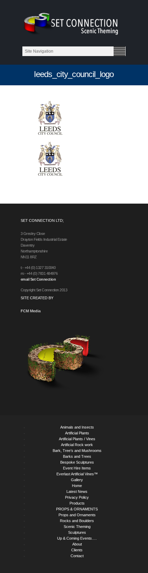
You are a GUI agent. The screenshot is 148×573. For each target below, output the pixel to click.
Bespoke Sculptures (77, 462)
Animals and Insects (77, 427)
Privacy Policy (77, 497)
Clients (77, 550)
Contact (77, 556)
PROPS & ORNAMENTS (77, 509)
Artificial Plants (77, 433)
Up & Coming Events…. (77, 538)
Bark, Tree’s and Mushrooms (77, 450)
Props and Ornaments (77, 515)
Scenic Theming (77, 527)
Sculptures (77, 532)
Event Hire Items (77, 468)
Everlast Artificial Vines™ (77, 474)
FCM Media (31, 311)
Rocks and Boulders (77, 521)
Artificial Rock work (77, 445)
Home (77, 486)
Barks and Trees (77, 456)
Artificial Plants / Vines (77, 439)
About (77, 544)
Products (77, 503)
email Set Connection (38, 279)
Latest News (76, 491)
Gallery (77, 480)
